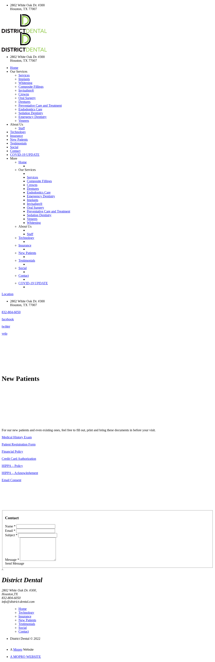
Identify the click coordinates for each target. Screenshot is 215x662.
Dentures (24, 102)
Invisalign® (26, 90)
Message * (12, 559)
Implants (24, 79)
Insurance (16, 136)
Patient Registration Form (18, 444)
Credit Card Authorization (19, 458)
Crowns (23, 94)
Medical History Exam (17, 437)
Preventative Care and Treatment (40, 105)
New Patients (19, 139)
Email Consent (11, 480)
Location (7, 294)
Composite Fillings (30, 86)
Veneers (23, 120)
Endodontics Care (30, 109)
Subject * (11, 535)
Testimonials (18, 143)
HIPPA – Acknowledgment (20, 473)
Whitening (25, 83)
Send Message (14, 563)
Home (14, 67)
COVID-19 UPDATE (24, 154)
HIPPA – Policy (12, 466)
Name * (10, 526)
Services (24, 75)
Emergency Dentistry (32, 117)
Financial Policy (12, 451)
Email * (10, 530)
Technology (18, 132)
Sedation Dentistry (30, 113)
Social (14, 147)
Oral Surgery (27, 98)
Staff (21, 128)
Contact (15, 151)
